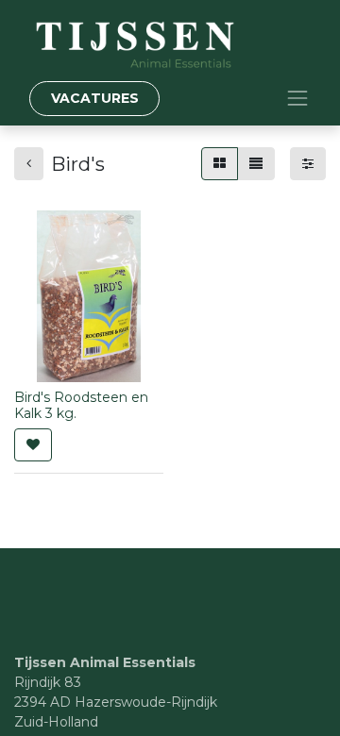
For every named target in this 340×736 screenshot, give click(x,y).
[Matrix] (219, 163)
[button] (33, 444)
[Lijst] (256, 163)
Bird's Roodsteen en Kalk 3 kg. (81, 405)
